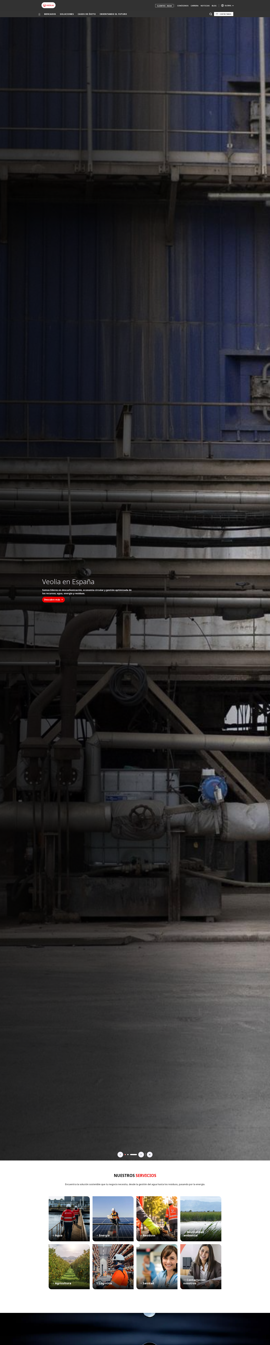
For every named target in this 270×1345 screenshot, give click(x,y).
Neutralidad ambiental (200, 1218)
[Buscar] (211, 14)
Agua (69, 1218)
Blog (214, 6)
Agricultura (69, 1266)
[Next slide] (141, 1154)
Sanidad (156, 1266)
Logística (113, 1266)
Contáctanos (225, 14)
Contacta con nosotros (200, 1266)
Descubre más (52, 604)
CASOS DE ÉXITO (87, 14)
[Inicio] (39, 14)
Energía (113, 1218)
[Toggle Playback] (149, 1154)
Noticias (205, 6)
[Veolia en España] (48, 5)
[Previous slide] (120, 1154)
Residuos (156, 1218)
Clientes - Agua (164, 6)
